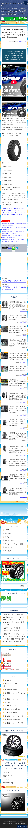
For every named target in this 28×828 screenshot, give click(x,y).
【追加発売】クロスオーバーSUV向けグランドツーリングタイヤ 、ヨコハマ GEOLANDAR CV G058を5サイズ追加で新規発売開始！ (13, 619)
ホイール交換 (9, 540)
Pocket (10, 248)
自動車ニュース (10, 706)
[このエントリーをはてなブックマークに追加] (17, 249)
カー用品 (8, 551)
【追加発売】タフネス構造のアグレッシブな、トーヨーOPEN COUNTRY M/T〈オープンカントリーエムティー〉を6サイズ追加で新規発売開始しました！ (13, 212)
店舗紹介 (8, 533)
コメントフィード (9, 779)
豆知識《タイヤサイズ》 (13, 712)
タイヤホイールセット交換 (14, 544)
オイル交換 (8, 547)
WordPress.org (8, 783)
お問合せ (8, 530)
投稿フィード (7, 776)
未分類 (7, 702)
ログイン (6, 772)
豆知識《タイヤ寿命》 (13, 719)
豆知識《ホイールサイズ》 (14, 723)
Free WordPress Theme (16, 821)
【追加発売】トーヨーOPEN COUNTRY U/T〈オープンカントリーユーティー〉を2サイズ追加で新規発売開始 (14, 287)
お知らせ (8, 680)
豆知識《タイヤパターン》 (14, 716)
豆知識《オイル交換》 (13, 709)
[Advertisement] (14, 45)
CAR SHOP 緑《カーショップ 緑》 (13, 823)
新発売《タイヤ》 (22, 41)
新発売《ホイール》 (12, 699)
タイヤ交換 (8, 537)
